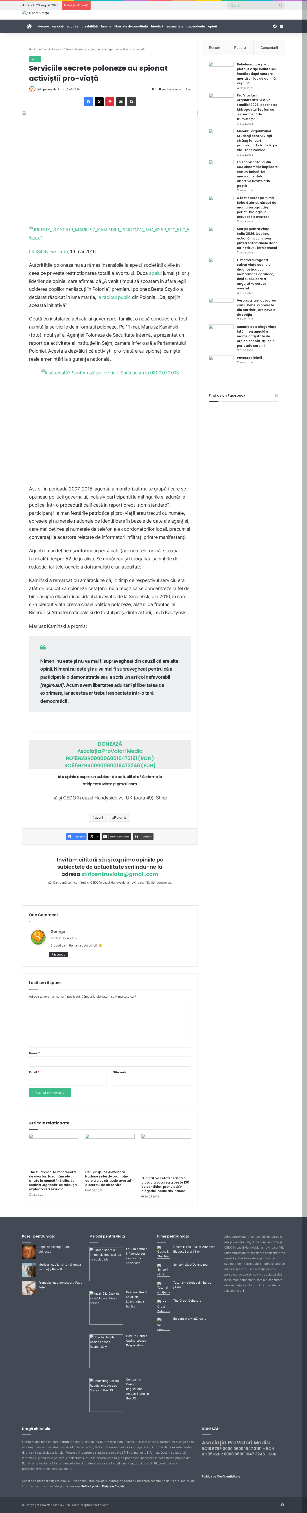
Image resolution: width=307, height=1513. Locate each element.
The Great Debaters (187, 1300)
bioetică (157, 26)
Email (34, 1072)
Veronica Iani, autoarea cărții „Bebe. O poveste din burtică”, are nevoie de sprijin (256, 307)
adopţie (72, 26)
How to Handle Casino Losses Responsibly (136, 1340)
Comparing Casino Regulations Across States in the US (137, 1389)
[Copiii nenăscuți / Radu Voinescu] (29, 1257)
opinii (212, 26)
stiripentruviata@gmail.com (119, 874)
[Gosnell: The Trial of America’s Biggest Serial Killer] (163, 1257)
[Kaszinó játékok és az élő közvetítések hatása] (106, 1323)
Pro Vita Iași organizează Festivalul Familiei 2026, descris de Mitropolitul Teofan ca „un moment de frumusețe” (257, 107)
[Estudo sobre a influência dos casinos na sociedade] (106, 1280)
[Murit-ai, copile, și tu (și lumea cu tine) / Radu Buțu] (29, 1275)
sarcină (58, 26)
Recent (214, 47)
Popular (240, 47)
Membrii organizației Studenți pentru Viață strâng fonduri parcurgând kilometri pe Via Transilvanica (257, 140)
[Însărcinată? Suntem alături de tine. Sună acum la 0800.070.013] (110, 426)
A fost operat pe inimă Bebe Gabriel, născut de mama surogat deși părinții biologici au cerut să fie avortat (256, 207)
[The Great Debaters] (163, 1311)
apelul (155, 273)
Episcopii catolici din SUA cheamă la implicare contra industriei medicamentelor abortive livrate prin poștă (257, 174)
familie (106, 26)
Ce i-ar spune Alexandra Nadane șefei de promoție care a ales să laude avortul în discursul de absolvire (109, 1178)
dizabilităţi (90, 26)
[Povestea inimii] (221, 364)
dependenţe (196, 26)
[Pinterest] (109, 101)
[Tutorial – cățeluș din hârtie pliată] (163, 1293)
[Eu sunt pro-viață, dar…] (163, 1329)
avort (59, 49)
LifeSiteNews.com (48, 251)
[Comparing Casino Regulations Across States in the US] (106, 1410)
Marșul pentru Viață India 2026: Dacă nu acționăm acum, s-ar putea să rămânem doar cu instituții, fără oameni (257, 238)
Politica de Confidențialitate (221, 1476)
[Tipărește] (131, 101)
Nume (34, 1053)
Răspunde (58, 954)
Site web (119, 1072)
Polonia (120, 817)
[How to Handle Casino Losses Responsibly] (106, 1367)
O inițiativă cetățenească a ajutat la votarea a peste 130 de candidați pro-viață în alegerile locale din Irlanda (165, 1184)
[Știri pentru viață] (35, 12)
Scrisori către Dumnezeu (190, 1264)
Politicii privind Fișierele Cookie (103, 1486)
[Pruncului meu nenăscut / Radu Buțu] (29, 1293)
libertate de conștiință (131, 26)
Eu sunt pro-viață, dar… (189, 1318)
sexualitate (175, 26)
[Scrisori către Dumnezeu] (163, 1275)
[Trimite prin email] (120, 101)
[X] (99, 101)
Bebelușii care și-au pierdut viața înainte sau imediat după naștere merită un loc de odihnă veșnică (257, 73)
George (58, 931)
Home (36, 49)
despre (43, 26)
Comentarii (269, 47)
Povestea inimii (249, 358)
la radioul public (114, 297)
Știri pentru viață (48, 89)
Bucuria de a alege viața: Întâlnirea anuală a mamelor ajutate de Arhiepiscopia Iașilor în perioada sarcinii (257, 336)
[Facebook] (88, 101)
